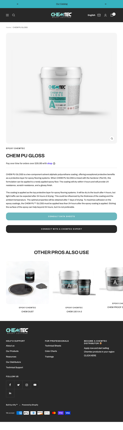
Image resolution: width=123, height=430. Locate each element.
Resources (11, 357)
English (91, 15)
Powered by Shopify (30, 405)
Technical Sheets (53, 346)
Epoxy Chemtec (15, 148)
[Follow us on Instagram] (26, 385)
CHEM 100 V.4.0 (74, 311)
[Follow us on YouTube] (35, 385)
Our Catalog (62, 4)
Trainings (49, 357)
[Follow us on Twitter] (18, 385)
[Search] (13, 15)
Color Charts (51, 351)
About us (10, 346)
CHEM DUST (27, 311)
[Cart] (111, 15)
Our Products (12, 351)
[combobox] (92, 15)
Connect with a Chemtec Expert (61, 229)
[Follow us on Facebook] (10, 385)
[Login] (105, 15)
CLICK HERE (90, 355)
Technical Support (14, 367)
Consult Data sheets (61, 216)
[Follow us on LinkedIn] (10, 393)
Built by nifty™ (12, 405)
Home (8, 27)
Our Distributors (13, 362)
